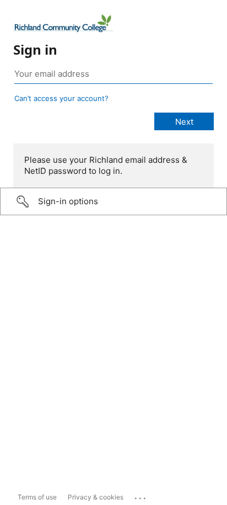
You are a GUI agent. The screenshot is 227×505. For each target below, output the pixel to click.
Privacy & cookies (95, 497)
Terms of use (37, 497)
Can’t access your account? (61, 98)
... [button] (141, 495)
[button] (113, 201)
